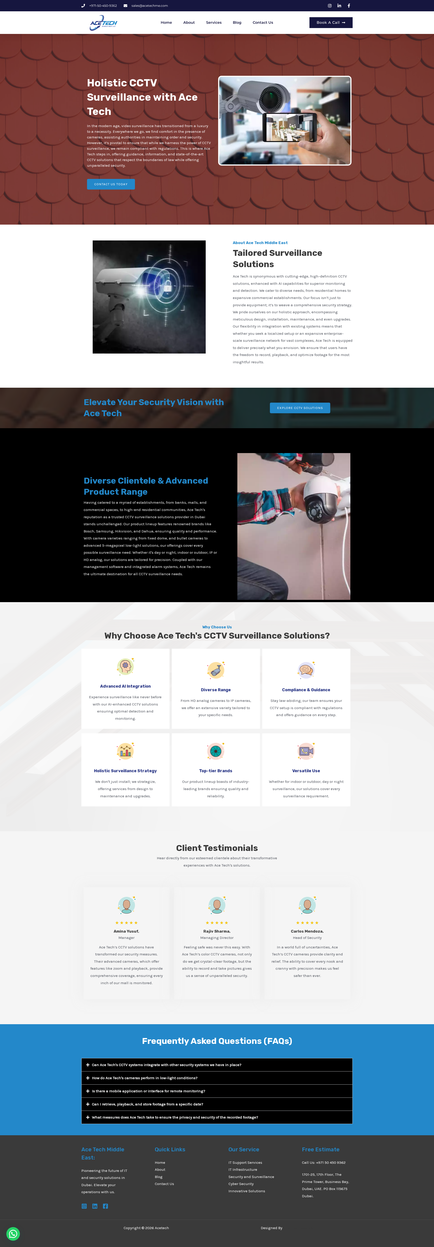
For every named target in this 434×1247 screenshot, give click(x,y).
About (189, 22)
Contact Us (263, 22)
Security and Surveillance (251, 1176)
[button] (217, 1064)
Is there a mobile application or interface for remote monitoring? (148, 1091)
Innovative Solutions (247, 1191)
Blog (237, 22)
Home (166, 22)
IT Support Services (245, 1162)
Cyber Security (241, 1183)
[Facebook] (105, 1206)
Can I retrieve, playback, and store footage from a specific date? (147, 1104)
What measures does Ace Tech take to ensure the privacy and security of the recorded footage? (175, 1117)
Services (214, 22)
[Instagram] (84, 1206)
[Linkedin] (95, 1206)
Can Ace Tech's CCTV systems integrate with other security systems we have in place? (166, 1064)
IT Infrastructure (243, 1169)
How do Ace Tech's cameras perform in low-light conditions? (145, 1078)
